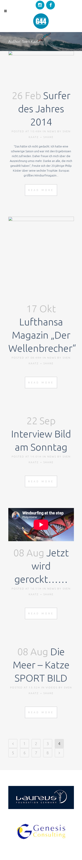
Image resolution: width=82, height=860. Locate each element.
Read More (41, 190)
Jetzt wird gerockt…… (41, 566)
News (51, 131)
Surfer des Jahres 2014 (44, 108)
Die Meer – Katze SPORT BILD (41, 665)
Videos (52, 687)
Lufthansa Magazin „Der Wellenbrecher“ (42, 335)
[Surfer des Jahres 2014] (41, 67)
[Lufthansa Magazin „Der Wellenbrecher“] (41, 257)
